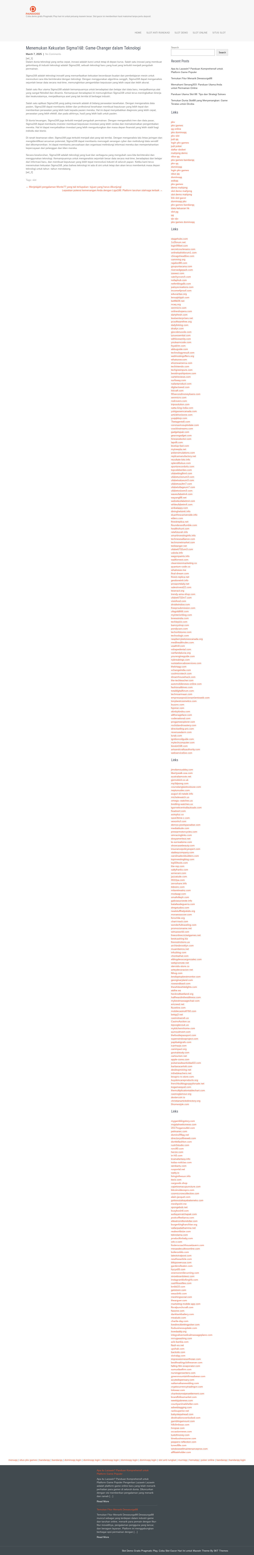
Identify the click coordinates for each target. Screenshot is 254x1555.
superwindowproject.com (184, 1038)
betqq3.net (177, 1014)
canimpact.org (179, 1049)
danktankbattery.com (182, 1314)
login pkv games (180, 142)
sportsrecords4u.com (182, 466)
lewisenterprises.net (182, 318)
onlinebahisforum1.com (184, 252)
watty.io (175, 1172)
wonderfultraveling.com (183, 924)
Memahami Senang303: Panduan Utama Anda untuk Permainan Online (196, 86)
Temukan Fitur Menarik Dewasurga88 (191, 78)
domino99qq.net (180, 1134)
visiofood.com (178, 601)
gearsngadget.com (181, 435)
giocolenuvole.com (181, 332)
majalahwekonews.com (183, 1124)
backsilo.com (178, 1352)
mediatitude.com (180, 828)
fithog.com (176, 973)
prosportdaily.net (180, 583)
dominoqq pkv (178, 201)
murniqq (182, 1460)
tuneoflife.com (178, 1445)
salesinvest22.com (181, 587)
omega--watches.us (182, 800)
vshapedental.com (181, 649)
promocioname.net (181, 928)
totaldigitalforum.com (182, 690)
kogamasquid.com (181, 1087)
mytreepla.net (178, 449)
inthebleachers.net (181, 1073)
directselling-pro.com (182, 728)
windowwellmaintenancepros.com (189, 1448)
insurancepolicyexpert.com (185, 849)
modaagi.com (178, 893)
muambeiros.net (180, 949)
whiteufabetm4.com (181, 504)
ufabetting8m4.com (181, 473)
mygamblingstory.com (183, 1121)
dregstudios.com (180, 907)
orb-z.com (176, 1241)
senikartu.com (178, 1165)
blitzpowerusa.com (181, 1262)
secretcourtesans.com (183, 249)
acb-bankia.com (180, 1341)
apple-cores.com (180, 1059)
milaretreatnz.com (181, 890)
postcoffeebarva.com (182, 1217)
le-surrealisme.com (181, 842)
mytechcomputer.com (183, 742)
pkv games (177, 125)
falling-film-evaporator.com (185, 1366)
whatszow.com (179, 359)
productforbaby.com (182, 1238)
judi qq (174, 139)
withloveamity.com (181, 338)
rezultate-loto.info (180, 459)
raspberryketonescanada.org (187, 639)
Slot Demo (181, 32)
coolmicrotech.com (181, 673)
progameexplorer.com (183, 721)
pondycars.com (179, 628)
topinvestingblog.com (182, 859)
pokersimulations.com (183, 452)
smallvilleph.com (180, 897)
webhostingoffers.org (182, 356)
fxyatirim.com (178, 345)
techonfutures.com (181, 632)
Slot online (200, 32)
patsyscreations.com (182, 287)
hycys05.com (178, 1269)
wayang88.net (178, 497)
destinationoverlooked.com (185, 1417)
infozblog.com (178, 952)
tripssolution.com (180, 404)
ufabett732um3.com (182, 549)
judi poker (176, 146)
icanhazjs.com (179, 1045)
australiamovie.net (181, 776)
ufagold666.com (180, 611)
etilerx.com (177, 518)
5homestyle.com (180, 1104)
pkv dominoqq (178, 132)
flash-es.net (177, 1345)
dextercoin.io (178, 1097)
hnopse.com (178, 1428)
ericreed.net (177, 1004)
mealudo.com (178, 1317)
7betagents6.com (180, 421)
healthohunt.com (180, 528)
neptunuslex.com (180, 790)
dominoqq (176, 166)
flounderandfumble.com (184, 525)
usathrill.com (178, 645)
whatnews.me (178, 570)
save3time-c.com (180, 817)
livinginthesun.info (181, 1176)
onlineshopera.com (181, 311)
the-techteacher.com (182, 680)
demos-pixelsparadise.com (185, 824)
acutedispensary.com (182, 1379)
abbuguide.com (179, 349)
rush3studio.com (180, 1145)
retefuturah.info (179, 532)
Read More (103, 1501)
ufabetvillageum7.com (183, 487)
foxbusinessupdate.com (184, 1328)
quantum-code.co (180, 566)
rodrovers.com (179, 401)
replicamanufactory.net (183, 456)
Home (138, 32)
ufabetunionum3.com (182, 476)
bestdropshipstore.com (183, 373)
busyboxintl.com (180, 1210)
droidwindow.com (180, 604)
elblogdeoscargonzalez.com (186, 959)
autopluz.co (177, 814)
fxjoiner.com (177, 708)
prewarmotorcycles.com (184, 831)
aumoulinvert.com (181, 1031)
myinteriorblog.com (181, 614)
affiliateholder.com (181, 1452)
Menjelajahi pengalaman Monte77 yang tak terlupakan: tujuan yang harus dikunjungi (73, 186)
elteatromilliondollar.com (184, 1221)
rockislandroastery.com (183, 725)
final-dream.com (180, 573)
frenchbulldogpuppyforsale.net (187, 1083)
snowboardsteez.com (182, 1276)
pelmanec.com (179, 1131)
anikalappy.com (179, 507)
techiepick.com (179, 621)
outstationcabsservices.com (186, 663)
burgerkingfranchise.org (184, 1224)
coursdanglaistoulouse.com (186, 786)
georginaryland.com (182, 980)
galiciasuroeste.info (181, 900)
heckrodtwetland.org (182, 993)
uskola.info (177, 552)
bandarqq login (237, 1460)
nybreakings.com (180, 659)
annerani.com (178, 873)
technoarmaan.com (181, 694)
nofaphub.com (179, 280)
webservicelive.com (181, 752)
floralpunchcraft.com (182, 1307)
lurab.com (176, 735)
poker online (207, 1460)
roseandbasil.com (180, 983)
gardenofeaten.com (181, 1265)
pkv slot (175, 135)
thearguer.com (179, 1300)
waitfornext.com (179, 559)
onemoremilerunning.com (185, 1272)
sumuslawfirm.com (181, 1369)
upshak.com (177, 1348)
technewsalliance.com (183, 539)
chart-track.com (179, 921)
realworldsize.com (181, 1231)
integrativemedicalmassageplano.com (191, 1334)
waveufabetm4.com (181, 494)
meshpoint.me (179, 1203)
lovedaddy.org (178, 1331)
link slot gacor (178, 197)
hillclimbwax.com (180, 1424)
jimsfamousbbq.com (182, 769)
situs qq (175, 156)
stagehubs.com (179, 238)
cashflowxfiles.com (181, 1283)
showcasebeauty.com (183, 845)
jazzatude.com (179, 876)
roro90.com (177, 1148)
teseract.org (177, 590)
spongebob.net (179, 1207)
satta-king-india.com (182, 407)
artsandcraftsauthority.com (185, 749)
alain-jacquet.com (180, 1196)
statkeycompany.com (182, 852)
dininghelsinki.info (180, 511)
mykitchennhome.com (183, 1028)
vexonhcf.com (178, 821)
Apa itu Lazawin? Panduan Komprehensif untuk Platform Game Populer (197, 70)
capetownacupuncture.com (186, 1186)
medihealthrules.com (182, 642)
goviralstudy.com (180, 1052)
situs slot (219, 32)
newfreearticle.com (181, 1259)
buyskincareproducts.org (184, 1080)
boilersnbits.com (180, 1252)
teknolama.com (179, 1234)
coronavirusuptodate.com (185, 425)
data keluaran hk (180, 208)
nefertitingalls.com (181, 283)
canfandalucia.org (181, 652)
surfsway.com (178, 380)
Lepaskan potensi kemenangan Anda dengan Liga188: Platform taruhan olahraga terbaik (112, 190)
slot (34, 180)
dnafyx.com (177, 328)
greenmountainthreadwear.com (188, 1376)
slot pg (174, 211)
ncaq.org (176, 304)
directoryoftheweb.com (183, 1138)
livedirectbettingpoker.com (185, 1324)
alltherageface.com (181, 714)
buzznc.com (177, 704)
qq (172, 215)
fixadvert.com (178, 811)
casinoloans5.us (180, 1018)
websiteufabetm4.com (183, 501)
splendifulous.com (181, 463)
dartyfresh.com (179, 314)
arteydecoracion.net (182, 969)
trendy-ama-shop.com (183, 594)
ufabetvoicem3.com (181, 490)
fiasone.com (177, 1310)
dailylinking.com (179, 325)
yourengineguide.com (183, 656)
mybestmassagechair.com (185, 1000)
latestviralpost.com (181, 1255)
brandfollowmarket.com (184, 1397)
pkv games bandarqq (182, 160)
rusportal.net (178, 1169)
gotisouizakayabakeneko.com (187, 1200)
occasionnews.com (181, 1431)
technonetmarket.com (183, 542)
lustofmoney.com (180, 1435)
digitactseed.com (180, 387)
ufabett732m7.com (181, 597)
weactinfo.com (179, 1293)
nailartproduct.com (181, 383)
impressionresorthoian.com (186, 1359)
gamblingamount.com (183, 1421)
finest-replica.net (180, 576)
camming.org (178, 259)
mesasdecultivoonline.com (185, 1248)
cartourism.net (179, 1056)
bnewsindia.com (180, 618)
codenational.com (180, 718)
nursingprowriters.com (183, 1372)
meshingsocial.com (181, 1297)
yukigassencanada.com (184, 411)
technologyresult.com (182, 352)
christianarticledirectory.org (185, 1100)
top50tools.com (179, 862)
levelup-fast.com (180, 445)
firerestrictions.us (180, 942)
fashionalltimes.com (182, 687)
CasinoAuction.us (180, 1021)
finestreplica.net (179, 521)
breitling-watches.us (182, 804)
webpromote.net (180, 962)
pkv (173, 122)
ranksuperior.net (180, 1410)
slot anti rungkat (167, 1460)
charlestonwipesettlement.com (187, 1393)
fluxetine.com (178, 1007)
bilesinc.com (178, 886)
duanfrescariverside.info (184, 514)
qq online (176, 128)
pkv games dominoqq (183, 222)
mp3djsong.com (180, 783)
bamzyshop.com (180, 625)
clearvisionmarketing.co (184, 563)
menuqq (12, 1460)
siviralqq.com (178, 1355)
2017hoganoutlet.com (183, 1127)
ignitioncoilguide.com (182, 739)
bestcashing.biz (179, 938)
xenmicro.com (178, 307)
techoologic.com (180, 635)
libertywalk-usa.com (182, 773)
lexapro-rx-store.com (182, 1076)
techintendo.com (180, 366)
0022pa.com (178, 880)
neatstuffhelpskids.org (183, 911)
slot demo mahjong (181, 191)
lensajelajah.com (180, 297)
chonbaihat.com (180, 955)
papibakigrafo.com (181, 1042)
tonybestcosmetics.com (184, 701)
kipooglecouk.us (180, 1024)
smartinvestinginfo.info (183, 535)
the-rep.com (177, 866)
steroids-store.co (180, 966)
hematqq (194, 1460)
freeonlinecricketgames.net (186, 935)
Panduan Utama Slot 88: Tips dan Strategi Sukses (198, 94)
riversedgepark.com (182, 269)
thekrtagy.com (178, 666)
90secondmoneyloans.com (185, 394)
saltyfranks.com (179, 869)
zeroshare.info (179, 883)
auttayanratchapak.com (184, 1214)
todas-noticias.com (181, 1162)
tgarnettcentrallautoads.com (186, 807)
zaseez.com (177, 273)
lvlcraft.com (177, 390)
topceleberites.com (181, 470)
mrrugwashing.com (181, 1338)
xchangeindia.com (181, 670)
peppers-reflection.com (183, 1441)
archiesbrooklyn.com (182, 945)
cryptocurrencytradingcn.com (187, 1386)
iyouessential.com (181, 335)
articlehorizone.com (181, 414)
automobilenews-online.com (186, 683)
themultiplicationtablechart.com (188, 1090)
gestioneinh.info (179, 580)
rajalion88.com (179, 263)
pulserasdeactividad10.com (186, 1062)
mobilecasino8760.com (183, 1011)
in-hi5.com (176, 1155)
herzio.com (177, 1152)
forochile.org (178, 918)
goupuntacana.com (181, 266)
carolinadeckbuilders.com (185, 855)
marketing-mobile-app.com (185, 1303)
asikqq (174, 180)
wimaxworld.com (180, 931)
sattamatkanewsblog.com (185, 1383)
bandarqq (44, 1460)
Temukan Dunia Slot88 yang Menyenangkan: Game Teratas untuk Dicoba (199, 102)
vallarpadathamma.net (183, 1228)
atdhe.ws (176, 990)
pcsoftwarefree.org (181, 321)
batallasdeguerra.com (183, 904)
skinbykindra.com (180, 711)
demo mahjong (179, 187)
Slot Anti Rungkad (158, 32)
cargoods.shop (179, 1183)
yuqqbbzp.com (179, 418)
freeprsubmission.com (183, 608)
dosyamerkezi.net (180, 838)
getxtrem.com (178, 1290)
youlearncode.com (181, 342)
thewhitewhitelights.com (184, 987)
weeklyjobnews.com (182, 1400)
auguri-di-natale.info (182, 793)
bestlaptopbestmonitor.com (186, 976)
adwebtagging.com (181, 1407)
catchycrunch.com (181, 276)
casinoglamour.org (181, 1094)
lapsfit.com (177, 442)
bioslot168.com (179, 746)
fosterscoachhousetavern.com (187, 1245)
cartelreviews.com (181, 376)
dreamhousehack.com (183, 677)
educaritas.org (179, 294)
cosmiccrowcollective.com (185, 1193)
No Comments (53, 54)
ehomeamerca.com (181, 363)
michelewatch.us (180, 797)
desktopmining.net (181, 1069)
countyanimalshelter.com (184, 1404)
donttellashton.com (181, 1141)
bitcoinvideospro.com (182, 1190)
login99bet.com (179, 245)
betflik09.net (177, 300)
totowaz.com (178, 1390)
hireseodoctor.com (181, 438)
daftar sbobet (178, 149)
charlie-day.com (179, 1321)
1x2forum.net (178, 242)
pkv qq (174, 163)
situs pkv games (28, 1460)
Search (175, 47)
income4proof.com (181, 290)
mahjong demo (179, 153)
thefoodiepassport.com (183, 1035)
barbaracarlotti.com (181, 1066)
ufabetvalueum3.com (182, 480)
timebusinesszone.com (183, 1438)
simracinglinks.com (181, 835)
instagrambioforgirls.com (184, 1279)
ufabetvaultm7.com (181, 483)
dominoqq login (72, 1460)
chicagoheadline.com (182, 256)
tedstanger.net (179, 545)
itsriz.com (176, 1179)
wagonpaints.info (180, 556)
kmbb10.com (178, 1286)
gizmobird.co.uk (179, 780)
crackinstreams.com (182, 428)
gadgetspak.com (180, 432)
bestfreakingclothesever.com (186, 1362)
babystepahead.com (182, 1414)
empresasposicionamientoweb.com (190, 697)
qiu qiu (174, 218)
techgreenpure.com (181, 369)
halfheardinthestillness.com (186, 997)
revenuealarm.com (181, 732)
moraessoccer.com (181, 914)
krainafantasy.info (180, 1159)
